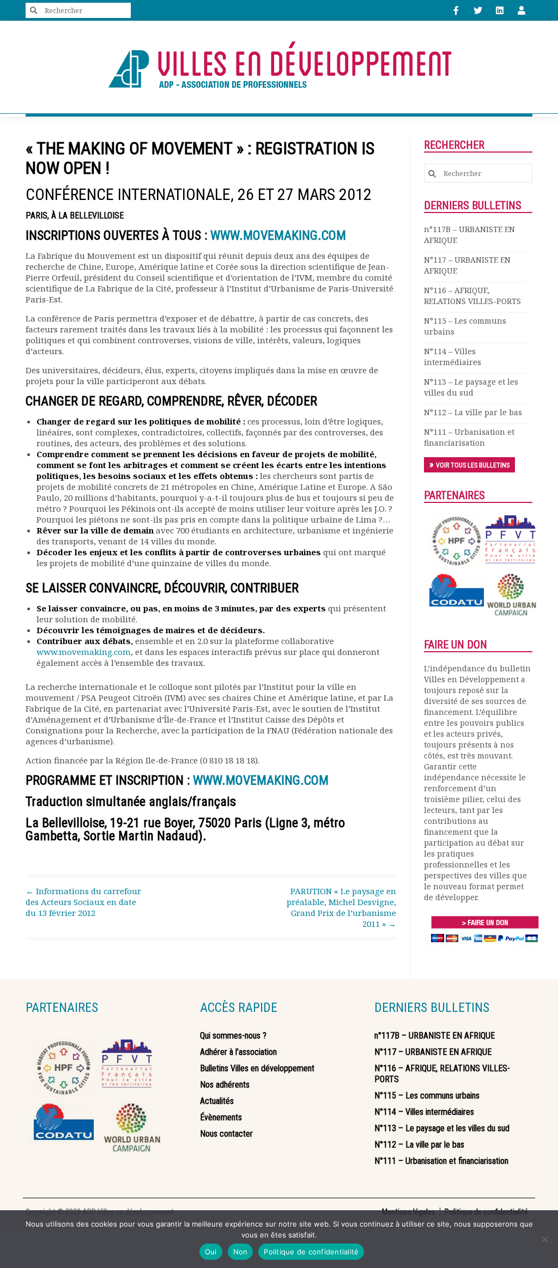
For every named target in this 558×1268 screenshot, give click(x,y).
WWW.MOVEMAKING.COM (278, 235)
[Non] (544, 1239)
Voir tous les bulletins (473, 465)
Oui (211, 1251)
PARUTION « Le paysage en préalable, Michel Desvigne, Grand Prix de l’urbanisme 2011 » (341, 907)
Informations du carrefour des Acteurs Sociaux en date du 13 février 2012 (83, 901)
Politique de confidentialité (311, 1251)
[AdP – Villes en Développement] (279, 67)
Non (240, 1251)
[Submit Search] (34, 10)
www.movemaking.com (84, 651)
